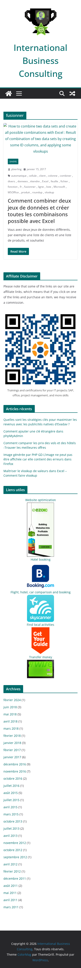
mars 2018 (11, 728)
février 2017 (12, 750)
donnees (22, 181)
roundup (37, 192)
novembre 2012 (14, 843)
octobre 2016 (12, 778)
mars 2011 (11, 907)
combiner (65, 175)
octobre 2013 (12, 821)
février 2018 (12, 736)
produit (25, 192)
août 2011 (10, 886)
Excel (45, 181)
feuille (54, 181)
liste (48, 187)
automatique (19, 175)
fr (21, 187)
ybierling (16, 169)
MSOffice (13, 192)
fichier (64, 181)
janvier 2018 (12, 743)
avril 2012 (10, 864)
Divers (13, 161)
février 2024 (12, 700)
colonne (52, 175)
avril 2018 (10, 721)
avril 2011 (10, 900)
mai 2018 (10, 714)
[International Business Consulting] (8, 93)
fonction (12, 187)
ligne (41, 187)
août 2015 (10, 793)
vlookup (49, 192)
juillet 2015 (11, 800)
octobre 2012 (12, 850)
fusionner (30, 187)
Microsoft (59, 187)
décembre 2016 (14, 764)
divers (11, 181)
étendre (35, 181)
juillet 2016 (11, 786)
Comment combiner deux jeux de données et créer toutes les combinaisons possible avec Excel (39, 210)
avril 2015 (10, 807)
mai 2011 (10, 893)
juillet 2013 (11, 828)
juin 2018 (10, 707)
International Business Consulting (40, 60)
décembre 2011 (14, 878)
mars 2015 (11, 814)
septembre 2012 (15, 857)
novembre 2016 (14, 771)
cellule (33, 175)
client (42, 175)
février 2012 (12, 871)
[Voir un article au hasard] (72, 93)
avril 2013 (10, 836)
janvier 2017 (12, 757)
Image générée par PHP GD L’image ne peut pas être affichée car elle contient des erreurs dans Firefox (37, 459)
